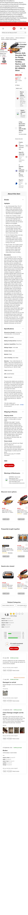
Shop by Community (13, 14)
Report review (15, 670)
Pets (6, 9)
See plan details (22, 134)
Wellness (13, 9)
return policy (11, 453)
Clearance (10, 16)
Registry (6, 21)
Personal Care (16, 7)
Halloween (11, 2)
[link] (19, 72)
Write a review (14, 648)
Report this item (19, 138)
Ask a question (9, 465)
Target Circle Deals (18, 18)
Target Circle (17, 21)
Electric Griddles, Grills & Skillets (9, 39)
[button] (19, 72)
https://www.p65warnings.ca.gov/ (17, 483)
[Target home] (14, 28)
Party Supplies (20, 13)
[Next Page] (26, 508)
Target (2, 37)
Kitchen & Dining (18, 4)
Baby (7, 7)
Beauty (10, 7)
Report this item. (22, 404)
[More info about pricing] (25, 78)
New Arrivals (16, 16)
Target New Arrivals (5, 1)
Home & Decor (10, 4)
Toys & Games (8, 11)
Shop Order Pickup (6, 19)
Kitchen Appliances (20, 37)
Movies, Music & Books (10, 13)
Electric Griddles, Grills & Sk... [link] (8, 605)
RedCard (11, 21)
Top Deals (10, 18)
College (6, 2)
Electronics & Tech (17, 11)
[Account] (21, 28)
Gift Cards (5, 14)
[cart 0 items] (25, 28)
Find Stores (23, 21)
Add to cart (19, 88)
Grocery (10, 6)
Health (9, 9)
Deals (5, 16)
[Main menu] (3, 28)
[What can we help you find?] (14, 32)
